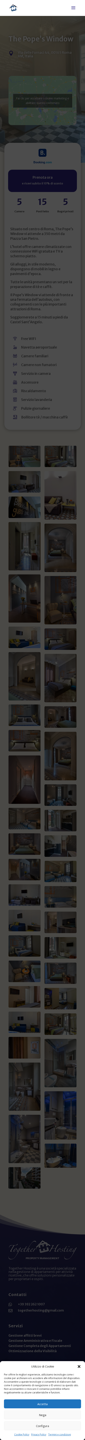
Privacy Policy (38, 1434)
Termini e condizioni (59, 1434)
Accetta (42, 1404)
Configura (42, 1426)
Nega (42, 1415)
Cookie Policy (21, 1434)
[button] (79, 1366)
